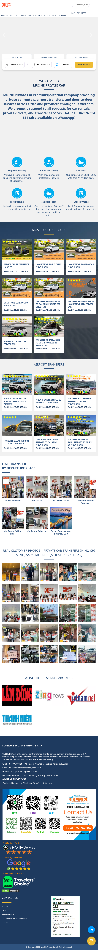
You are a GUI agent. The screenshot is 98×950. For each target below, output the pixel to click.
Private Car (26, 16)
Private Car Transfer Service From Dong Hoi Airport (16, 401)
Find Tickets (84, 64)
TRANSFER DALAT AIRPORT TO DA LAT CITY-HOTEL (16, 442)
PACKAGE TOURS (41, 16)
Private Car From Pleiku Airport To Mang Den (48, 401)
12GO (55, 775)
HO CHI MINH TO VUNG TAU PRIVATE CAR (81, 265)
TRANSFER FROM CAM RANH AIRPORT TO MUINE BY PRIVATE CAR (80, 442)
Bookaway (16, 775)
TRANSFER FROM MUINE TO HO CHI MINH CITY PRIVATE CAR (81, 304)
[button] (5, 32)
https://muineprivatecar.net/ (25, 771)
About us (5, 906)
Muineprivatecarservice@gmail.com (25, 767)
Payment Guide (8, 914)
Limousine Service (60, 16)
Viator (24, 775)
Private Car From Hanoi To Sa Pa (16, 265)
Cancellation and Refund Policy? (14, 918)
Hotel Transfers (78, 13)
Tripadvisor (47, 775)
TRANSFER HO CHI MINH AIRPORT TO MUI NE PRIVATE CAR (79, 401)
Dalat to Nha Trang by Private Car (16, 304)
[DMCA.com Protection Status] (11, 892)
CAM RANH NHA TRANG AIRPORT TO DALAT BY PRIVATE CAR (47, 442)
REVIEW (5, 923)
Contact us (10, 897)
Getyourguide (34, 775)
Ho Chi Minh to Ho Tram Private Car (48, 265)
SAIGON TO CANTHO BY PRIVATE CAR (15, 342)
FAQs (4, 910)
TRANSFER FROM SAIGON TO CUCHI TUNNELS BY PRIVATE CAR (48, 343)
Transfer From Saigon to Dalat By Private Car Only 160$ (48, 304)
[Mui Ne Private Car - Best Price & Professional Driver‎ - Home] (6, 6)
